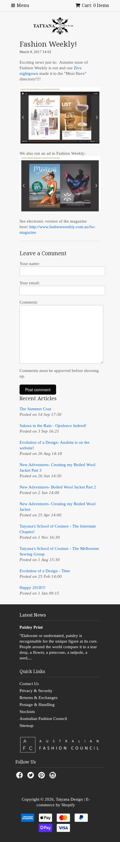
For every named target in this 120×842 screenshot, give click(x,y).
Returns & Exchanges (38, 697)
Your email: (30, 283)
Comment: (29, 302)
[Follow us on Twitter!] (31, 777)
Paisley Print (31, 627)
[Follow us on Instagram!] (53, 777)
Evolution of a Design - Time (45, 571)
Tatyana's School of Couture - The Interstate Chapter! (58, 529)
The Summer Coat (35, 409)
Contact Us (29, 683)
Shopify (68, 805)
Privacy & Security (36, 690)
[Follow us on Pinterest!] (42, 777)
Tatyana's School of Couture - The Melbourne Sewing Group (59, 551)
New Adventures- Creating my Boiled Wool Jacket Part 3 (57, 467)
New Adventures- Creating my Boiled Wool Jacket (57, 507)
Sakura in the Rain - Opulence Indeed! (53, 425)
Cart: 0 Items (95, 5)
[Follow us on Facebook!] (20, 777)
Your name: (30, 263)
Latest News (33, 615)
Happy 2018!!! (32, 587)
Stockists (27, 711)
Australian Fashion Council (43, 718)
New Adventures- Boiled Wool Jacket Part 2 (58, 487)
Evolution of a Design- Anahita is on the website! (55, 445)
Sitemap (26, 725)
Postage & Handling (37, 704)
